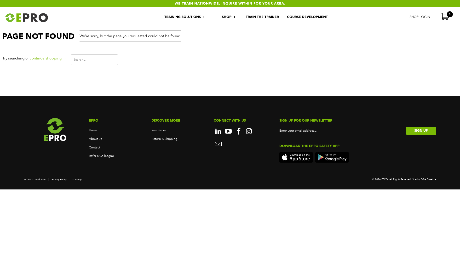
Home (93, 130)
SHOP (227, 17)
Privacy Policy (59, 179)
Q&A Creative (428, 179)
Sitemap (76, 179)
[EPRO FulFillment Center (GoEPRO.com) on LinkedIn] (218, 132)
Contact (94, 147)
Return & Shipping (164, 139)
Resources (158, 130)
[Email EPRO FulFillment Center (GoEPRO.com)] (218, 144)
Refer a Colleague (101, 156)
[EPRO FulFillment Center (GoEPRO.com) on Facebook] (238, 132)
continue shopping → (48, 58)
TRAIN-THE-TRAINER (262, 17)
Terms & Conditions (35, 179)
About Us (95, 139)
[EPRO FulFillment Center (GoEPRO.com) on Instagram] (249, 132)
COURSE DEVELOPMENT (307, 17)
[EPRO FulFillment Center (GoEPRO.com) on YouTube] (228, 132)
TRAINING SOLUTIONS (183, 17)
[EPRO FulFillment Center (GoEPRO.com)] (39, 17)
